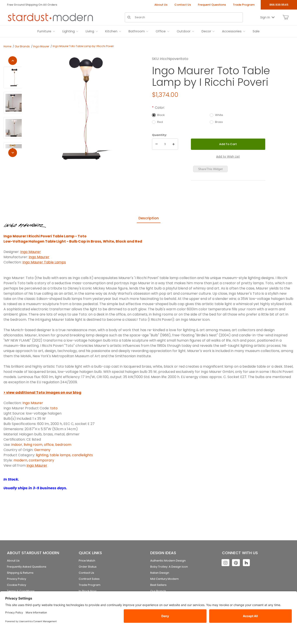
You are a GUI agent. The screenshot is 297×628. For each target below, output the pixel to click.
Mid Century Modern (164, 579)
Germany (42, 449)
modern (20, 460)
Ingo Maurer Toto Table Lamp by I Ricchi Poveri (83, 46)
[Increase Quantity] (173, 144)
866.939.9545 (278, 5)
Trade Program (244, 5)
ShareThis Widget (210, 169)
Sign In (265, 17)
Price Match (87, 561)
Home (7, 46)
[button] (14, 77)
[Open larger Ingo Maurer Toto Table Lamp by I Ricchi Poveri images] (85, 108)
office (49, 444)
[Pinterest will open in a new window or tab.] (236, 562)
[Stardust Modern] (50, 17)
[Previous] (12, 60)
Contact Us (182, 5)
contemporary (41, 460)
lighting (42, 455)
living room (33, 444)
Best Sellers (158, 585)
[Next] (12, 152)
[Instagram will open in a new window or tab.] (225, 562)
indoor (16, 444)
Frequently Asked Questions (26, 567)
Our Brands (22, 46)
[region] (12, 106)
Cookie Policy (16, 585)
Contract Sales (89, 579)
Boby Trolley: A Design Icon (169, 567)
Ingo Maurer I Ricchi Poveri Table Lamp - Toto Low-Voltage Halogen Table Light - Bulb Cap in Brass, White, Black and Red (72, 239)
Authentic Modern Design (168, 561)
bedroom (63, 444)
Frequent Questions (212, 5)
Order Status (88, 567)
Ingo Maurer (41, 46)
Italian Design (159, 573)
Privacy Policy (16, 579)
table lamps (60, 455)
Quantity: (159, 135)
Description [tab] (148, 218)
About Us (160, 5)
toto (54, 408)
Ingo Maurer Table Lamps (44, 262)
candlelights (82, 455)
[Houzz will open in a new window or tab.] (246, 562)
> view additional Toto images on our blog (42, 392)
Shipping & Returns (20, 573)
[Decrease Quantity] (156, 144)
